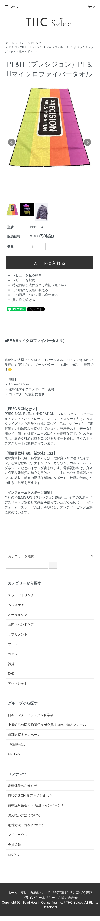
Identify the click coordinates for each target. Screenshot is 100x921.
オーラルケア (17, 614)
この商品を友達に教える (30, 289)
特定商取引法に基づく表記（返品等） (40, 284)
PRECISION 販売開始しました (30, 795)
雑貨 (11, 663)
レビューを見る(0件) (27, 275)
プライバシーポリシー (38, 897)
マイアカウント (19, 834)
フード (13, 644)
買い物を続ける (23, 299)
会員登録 (14, 844)
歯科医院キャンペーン (24, 734)
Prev (11, 142)
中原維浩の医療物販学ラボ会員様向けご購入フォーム (47, 724)
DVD (11, 673)
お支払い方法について (24, 815)
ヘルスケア (16, 604)
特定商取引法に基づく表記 (72, 892)
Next (87, 142)
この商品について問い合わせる (35, 294)
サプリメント (17, 634)
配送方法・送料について (26, 824)
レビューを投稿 (23, 279)
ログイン (14, 854)
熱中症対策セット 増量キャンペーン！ (36, 805)
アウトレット (17, 683)
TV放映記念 (16, 744)
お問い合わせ (68, 897)
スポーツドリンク (30, 43)
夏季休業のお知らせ (22, 785)
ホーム (10, 43)
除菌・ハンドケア (21, 624)
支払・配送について (35, 892)
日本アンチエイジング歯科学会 (30, 714)
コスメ (13, 653)
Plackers (14, 754)
